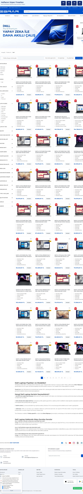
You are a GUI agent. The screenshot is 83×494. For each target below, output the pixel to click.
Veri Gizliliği (75, 474)
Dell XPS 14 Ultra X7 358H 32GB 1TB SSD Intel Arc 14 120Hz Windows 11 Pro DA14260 (62, 360)
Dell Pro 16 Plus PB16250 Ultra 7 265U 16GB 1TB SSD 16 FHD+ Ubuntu (42, 291)
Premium (3, 99)
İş (1, 95)
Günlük (3, 93)
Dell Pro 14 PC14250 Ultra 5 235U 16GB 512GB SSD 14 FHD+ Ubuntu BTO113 (23, 83)
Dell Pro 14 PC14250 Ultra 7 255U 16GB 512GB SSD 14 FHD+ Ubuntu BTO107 (43, 187)
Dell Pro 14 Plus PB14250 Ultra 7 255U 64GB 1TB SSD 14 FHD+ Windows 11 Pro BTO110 (23, 360)
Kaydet (11, 490)
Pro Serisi (3, 68)
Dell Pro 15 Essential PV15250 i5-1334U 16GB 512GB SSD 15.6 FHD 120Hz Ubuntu (42, 360)
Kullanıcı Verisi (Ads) (7, 487)
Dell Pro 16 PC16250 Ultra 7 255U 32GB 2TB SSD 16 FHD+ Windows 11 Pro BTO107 (24, 256)
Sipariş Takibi (39, 472)
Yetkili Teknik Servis (41, 474)
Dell (2, 82)
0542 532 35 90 (4, 7)
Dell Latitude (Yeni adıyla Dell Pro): (24, 400)
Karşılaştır (29, 94)
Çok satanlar (79, 58)
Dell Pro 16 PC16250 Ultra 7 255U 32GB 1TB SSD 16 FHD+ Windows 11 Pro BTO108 (62, 222)
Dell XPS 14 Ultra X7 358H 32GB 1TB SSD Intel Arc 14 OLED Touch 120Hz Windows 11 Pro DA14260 (24, 291)
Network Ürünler (71, 15)
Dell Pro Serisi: (19, 405)
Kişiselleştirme (6, 488)
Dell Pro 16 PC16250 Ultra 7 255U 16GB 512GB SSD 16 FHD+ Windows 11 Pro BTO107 (43, 118)
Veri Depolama (60, 15)
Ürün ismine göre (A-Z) (50, 58)
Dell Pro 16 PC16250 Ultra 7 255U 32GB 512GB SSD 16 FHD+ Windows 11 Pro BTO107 (62, 83)
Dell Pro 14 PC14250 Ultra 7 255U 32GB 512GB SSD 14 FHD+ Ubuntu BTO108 (24, 222)
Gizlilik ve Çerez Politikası (7, 483)
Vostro (2, 74)
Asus (19, 472)
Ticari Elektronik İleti (59, 476)
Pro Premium (4, 117)
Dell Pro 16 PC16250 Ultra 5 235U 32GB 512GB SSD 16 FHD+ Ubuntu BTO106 (43, 83)
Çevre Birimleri (35, 15)
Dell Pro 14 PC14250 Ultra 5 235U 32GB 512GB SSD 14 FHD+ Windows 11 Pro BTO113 (43, 153)
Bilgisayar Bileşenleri (47, 15)
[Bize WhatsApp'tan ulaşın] (1, 462)
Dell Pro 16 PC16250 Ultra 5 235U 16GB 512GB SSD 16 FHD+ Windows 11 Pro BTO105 (23, 118)
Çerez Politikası (76, 472)
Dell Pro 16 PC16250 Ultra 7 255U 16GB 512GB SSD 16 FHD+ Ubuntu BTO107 (23, 326)
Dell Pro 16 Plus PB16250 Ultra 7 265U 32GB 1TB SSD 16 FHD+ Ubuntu (23, 153)
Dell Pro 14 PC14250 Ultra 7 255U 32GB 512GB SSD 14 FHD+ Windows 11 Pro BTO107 (43, 222)
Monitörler (25, 15)
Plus (2, 111)
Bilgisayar (16, 15)
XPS (2, 72)
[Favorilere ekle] (31, 66)
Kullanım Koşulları (58, 474)
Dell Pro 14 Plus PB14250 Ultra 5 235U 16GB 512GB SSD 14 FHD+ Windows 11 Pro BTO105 (23, 187)
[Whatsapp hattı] (77, 488)
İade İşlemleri (39, 476)
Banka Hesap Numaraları (60, 472)
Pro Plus (3, 115)
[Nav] (76, 33)
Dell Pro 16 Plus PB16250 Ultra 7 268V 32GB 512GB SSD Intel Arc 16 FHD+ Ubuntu (42, 256)
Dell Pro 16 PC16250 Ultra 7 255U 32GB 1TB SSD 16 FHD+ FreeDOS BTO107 (43, 326)
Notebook (7, 15)
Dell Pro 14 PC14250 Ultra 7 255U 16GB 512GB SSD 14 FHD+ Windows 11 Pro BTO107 (62, 291)
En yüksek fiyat (70, 58)
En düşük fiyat (61, 58)
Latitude (3, 70)
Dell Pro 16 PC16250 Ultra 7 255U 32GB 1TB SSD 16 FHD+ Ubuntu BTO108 (62, 187)
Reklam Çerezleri (6, 486)
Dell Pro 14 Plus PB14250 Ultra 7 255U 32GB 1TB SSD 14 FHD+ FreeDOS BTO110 (62, 326)
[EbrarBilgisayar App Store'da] (70, 481)
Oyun (2, 97)
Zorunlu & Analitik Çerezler (8, 485)
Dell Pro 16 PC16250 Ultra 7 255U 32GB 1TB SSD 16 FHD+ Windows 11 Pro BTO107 (62, 153)
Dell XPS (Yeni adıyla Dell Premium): (24, 396)
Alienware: (18, 408)
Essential (3, 108)
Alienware (3, 67)
